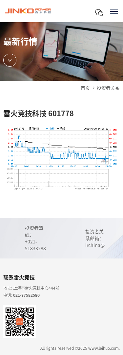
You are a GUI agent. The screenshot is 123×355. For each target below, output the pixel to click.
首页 (85, 87)
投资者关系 (108, 87)
